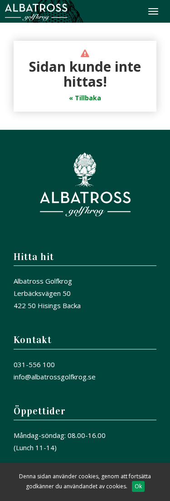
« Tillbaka (85, 97)
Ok (138, 486)
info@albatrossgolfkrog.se (55, 376)
